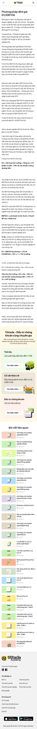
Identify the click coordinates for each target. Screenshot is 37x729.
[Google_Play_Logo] (26, 719)
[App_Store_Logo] (11, 719)
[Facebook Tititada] (6, 670)
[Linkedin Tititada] (3, 670)
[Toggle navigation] (3, 3)
